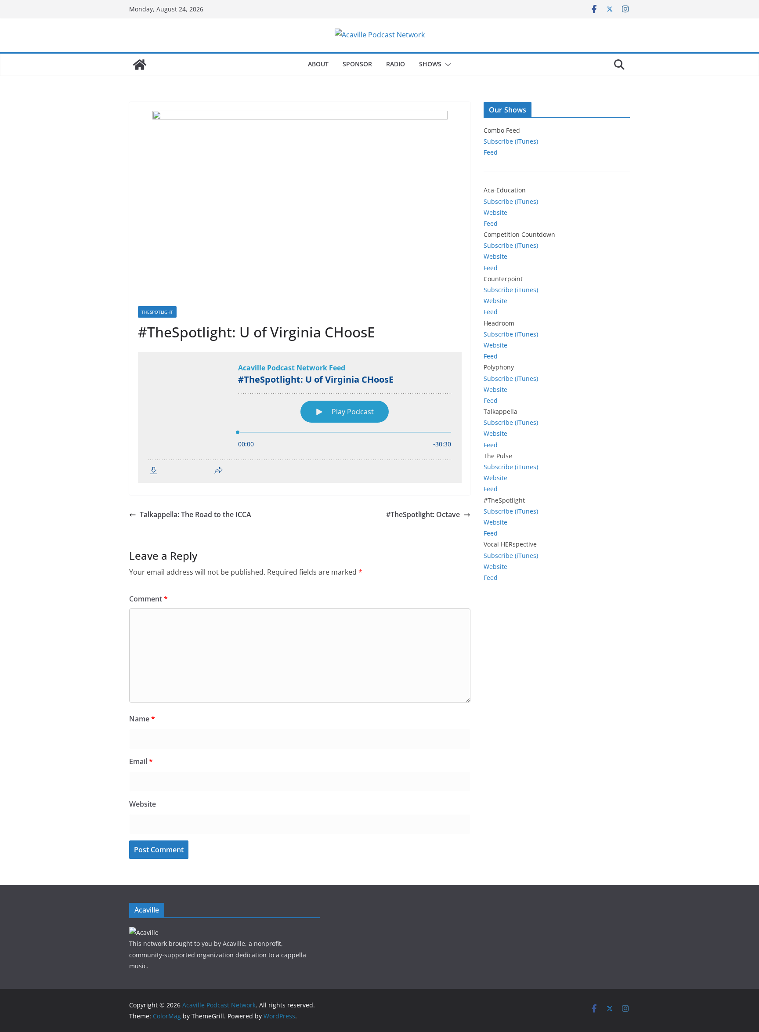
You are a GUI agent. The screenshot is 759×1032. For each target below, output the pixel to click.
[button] (446, 64)
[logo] (144, 932)
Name (142, 719)
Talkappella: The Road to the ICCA (195, 514)
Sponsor (357, 64)
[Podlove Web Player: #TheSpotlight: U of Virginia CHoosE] (300, 417)
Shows (430, 64)
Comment (148, 599)
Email (141, 761)
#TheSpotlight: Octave (423, 514)
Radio (395, 64)
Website (142, 804)
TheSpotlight (157, 312)
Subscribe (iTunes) (511, 141)
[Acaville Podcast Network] (139, 64)
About (318, 64)
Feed (491, 152)
